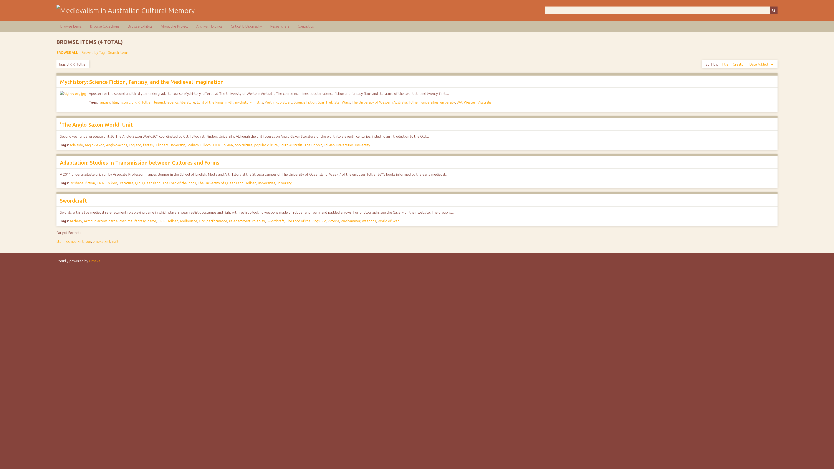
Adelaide (76, 145)
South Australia (291, 145)
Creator (739, 64)
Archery (76, 221)
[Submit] (774, 10)
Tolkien (414, 102)
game (151, 221)
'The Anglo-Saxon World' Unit (96, 125)
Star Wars (342, 102)
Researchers (280, 26)
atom (60, 241)
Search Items (118, 52)
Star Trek (325, 102)
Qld (138, 183)
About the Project (174, 26)
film (115, 102)
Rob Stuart (283, 102)
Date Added (759, 64)
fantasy (104, 102)
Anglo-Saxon (94, 145)
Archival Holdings (209, 26)
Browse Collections (104, 26)
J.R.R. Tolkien (142, 102)
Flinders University (170, 145)
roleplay (258, 221)
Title (725, 64)
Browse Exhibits (140, 26)
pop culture (243, 145)
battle (113, 221)
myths (258, 102)
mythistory (243, 102)
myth (229, 102)
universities (430, 102)
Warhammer (350, 221)
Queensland (151, 183)
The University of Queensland (220, 183)
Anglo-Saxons (116, 145)
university (447, 102)
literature (187, 102)
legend (159, 102)
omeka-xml (101, 241)
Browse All (67, 52)
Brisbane (77, 183)
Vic (323, 221)
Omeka (94, 261)
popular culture (266, 145)
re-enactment (239, 221)
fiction (90, 183)
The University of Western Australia (379, 102)
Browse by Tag (93, 52)
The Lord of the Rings (179, 183)
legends (173, 102)
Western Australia (477, 102)
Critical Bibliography (246, 26)
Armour (90, 221)
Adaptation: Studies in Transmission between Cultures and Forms (139, 163)
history (125, 102)
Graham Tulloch (199, 145)
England (135, 145)
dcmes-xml (74, 241)
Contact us (306, 26)
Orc (202, 221)
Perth (269, 102)
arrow (102, 221)
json (88, 241)
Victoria (333, 221)
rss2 (115, 241)
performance (216, 221)
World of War (388, 221)
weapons (369, 221)
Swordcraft (73, 201)
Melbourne (188, 221)
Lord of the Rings (210, 102)
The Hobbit (313, 145)
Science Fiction (305, 102)
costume (125, 221)
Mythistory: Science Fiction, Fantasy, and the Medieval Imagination (142, 82)
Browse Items (71, 26)
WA (459, 102)
